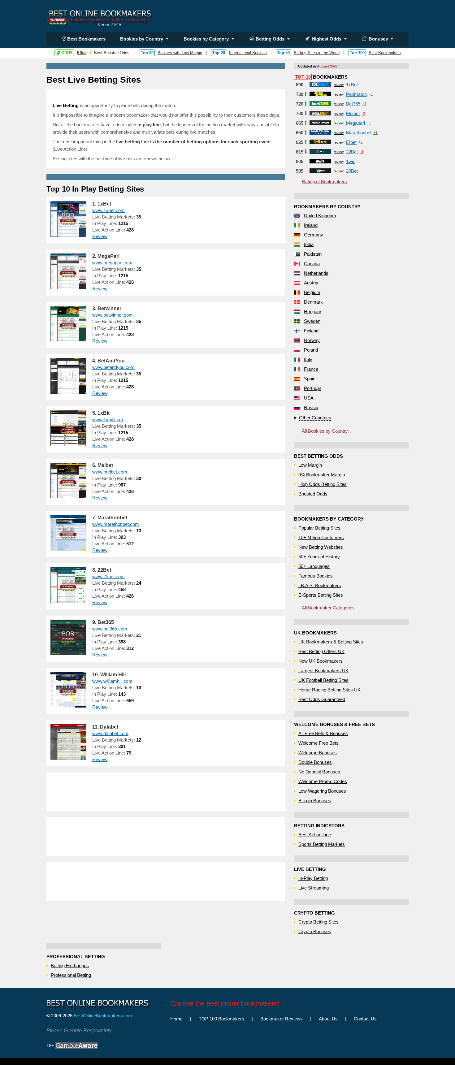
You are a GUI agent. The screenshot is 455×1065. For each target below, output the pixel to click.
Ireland (311, 225)
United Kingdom (320, 215)
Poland (311, 350)
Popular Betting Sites (319, 527)
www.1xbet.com (108, 210)
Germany (313, 234)
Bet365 (353, 103)
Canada (312, 263)
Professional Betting (71, 975)
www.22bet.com (108, 576)
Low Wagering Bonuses (322, 791)
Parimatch (356, 94)
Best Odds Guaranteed (321, 699)
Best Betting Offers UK (321, 651)
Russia (311, 407)
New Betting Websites (320, 547)
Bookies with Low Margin (180, 52)
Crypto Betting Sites (318, 921)
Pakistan (313, 254)
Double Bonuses (315, 762)
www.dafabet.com (110, 733)
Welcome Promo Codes (322, 781)
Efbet (82, 52)
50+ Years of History (319, 556)
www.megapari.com (112, 262)
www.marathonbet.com (115, 524)
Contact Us (365, 1018)
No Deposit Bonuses (319, 771)
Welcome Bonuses (317, 752)
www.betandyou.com (113, 367)
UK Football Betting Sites (323, 680)
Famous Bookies (315, 575)
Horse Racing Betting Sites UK (329, 689)
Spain (309, 378)
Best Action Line (314, 834)
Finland (311, 330)
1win (350, 161)
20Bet (352, 171)
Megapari (355, 123)
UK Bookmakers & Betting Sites (330, 641)
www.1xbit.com (107, 419)
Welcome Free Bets (318, 743)
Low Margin (310, 465)
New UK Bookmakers (320, 661)
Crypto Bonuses (314, 931)
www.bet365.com (109, 628)
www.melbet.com (109, 471)
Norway (312, 340)
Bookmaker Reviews (281, 1018)
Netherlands (316, 273)
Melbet (353, 113)
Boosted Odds (312, 493)
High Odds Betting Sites (322, 484)
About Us (328, 1018)
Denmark (313, 302)
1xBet (352, 84)
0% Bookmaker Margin (321, 474)
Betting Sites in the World (317, 52)
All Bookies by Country (325, 431)
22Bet (352, 151)
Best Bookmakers (86, 38)
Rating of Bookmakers (324, 181)
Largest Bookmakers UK (323, 670)
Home (176, 1018)
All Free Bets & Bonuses (323, 733)
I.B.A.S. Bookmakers (319, 585)
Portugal (312, 388)
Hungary (312, 311)
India (309, 244)
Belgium (312, 292)
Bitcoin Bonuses (314, 800)
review (339, 85)
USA (309, 397)
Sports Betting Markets (321, 844)
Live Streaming (313, 887)
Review (99, 236)
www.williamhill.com (112, 681)
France (311, 369)
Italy (308, 359)
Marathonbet (358, 132)
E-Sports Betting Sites (320, 595)
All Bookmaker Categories (328, 607)
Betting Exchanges (70, 965)
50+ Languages (314, 566)
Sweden (312, 321)
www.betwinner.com (112, 315)
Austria (311, 282)
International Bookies (248, 52)
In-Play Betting (313, 878)
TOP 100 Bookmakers (221, 1018)
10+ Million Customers (321, 537)
